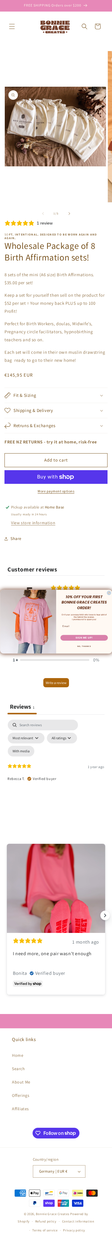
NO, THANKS (84, 646)
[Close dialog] (109, 593)
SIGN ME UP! (84, 637)
